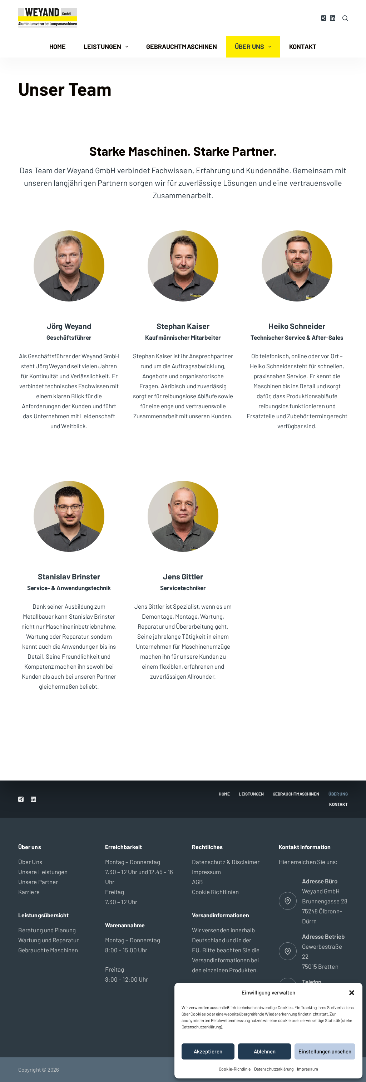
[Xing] (323, 18)
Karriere (28, 891)
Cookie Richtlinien (215, 891)
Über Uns (30, 861)
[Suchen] (345, 18)
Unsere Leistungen (43, 871)
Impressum (307, 1068)
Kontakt (303, 46)
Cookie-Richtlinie (235, 1068)
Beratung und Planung (47, 929)
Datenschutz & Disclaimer (225, 861)
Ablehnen (265, 1051)
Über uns (249, 46)
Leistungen (103, 46)
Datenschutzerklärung (273, 1068)
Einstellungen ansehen (324, 1051)
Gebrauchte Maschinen (48, 949)
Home (57, 46)
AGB (197, 881)
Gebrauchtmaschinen (181, 46)
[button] (351, 992)
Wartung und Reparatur (48, 939)
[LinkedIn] (332, 18)
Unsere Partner (38, 881)
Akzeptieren (208, 1051)
